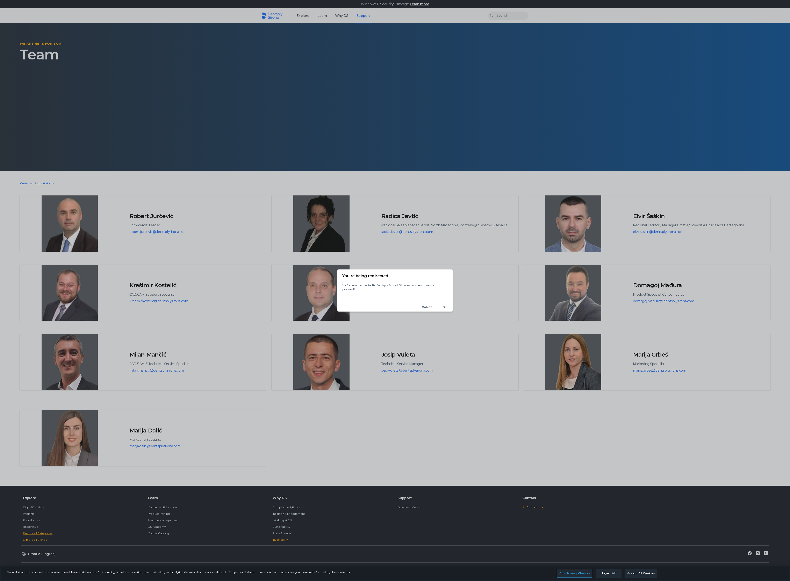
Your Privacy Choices (574, 573)
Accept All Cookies (641, 573)
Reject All (609, 573)
